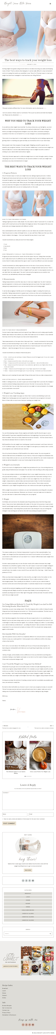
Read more (28, 870)
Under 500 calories (28, 920)
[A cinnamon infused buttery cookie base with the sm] (37, 953)
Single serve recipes (28, 910)
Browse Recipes (7, 1005)
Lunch (28, 896)
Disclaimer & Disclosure (9, 1015)
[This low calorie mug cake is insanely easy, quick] (37, 968)
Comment (6, 792)
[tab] (26, 776)
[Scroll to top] (55, 1027)
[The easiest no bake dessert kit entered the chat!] (26, 953)
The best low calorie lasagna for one (11, 727)
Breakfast (28, 893)
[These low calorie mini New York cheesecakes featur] (48, 968)
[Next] (49, 758)
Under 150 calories (28, 913)
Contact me (5, 1010)
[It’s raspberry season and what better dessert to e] (26, 968)
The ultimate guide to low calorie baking (15, 772)
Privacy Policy (6, 1012)
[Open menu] (50, 3)
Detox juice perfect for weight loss (40, 771)
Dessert (28, 903)
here (45, 108)
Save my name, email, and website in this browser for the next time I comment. (24, 819)
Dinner (28, 900)
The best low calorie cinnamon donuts (44, 727)
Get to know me (7, 1008)
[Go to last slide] (7, 758)
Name (4, 814)
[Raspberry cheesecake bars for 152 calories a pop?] (48, 953)
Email (30, 814)
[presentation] (16, 755)
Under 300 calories (28, 916)
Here (19, 476)
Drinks (28, 906)
